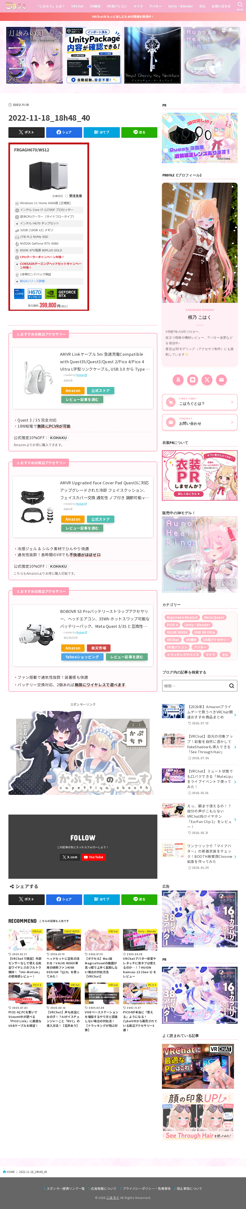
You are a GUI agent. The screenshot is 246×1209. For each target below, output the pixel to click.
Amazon (73, 390)
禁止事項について (190, 1188)
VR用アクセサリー (216, 639)
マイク (138, 6)
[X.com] (70, 857)
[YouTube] (93, 857)
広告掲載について (104, 1188)
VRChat (77, 6)
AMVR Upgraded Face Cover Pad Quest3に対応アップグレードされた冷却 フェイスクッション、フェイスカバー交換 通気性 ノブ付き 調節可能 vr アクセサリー (104, 491)
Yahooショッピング (82, 656)
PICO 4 (172, 625)
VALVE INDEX (177, 632)
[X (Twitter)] (207, 379)
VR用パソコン (117, 6)
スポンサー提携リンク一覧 (66, 1188)
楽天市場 (98, 647)
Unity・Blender (180, 6)
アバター (155, 6)
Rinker (80, 375)
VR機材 (95, 6)
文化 (202, 6)
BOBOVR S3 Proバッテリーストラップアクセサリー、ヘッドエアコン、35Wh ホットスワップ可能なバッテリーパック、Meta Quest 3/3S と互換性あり (105, 619)
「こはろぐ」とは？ (50, 6)
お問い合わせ (221, 6)
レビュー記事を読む (82, 399)
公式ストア (100, 390)
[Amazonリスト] (178, 379)
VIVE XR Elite (204, 632)
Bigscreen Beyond (182, 617)
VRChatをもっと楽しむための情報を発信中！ (123, 16)
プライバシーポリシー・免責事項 (147, 1188)
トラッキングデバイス (183, 654)
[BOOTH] (192, 379)
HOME (11, 1172)
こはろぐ (112, 1197)
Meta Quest (214, 617)
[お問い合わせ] (221, 379)
